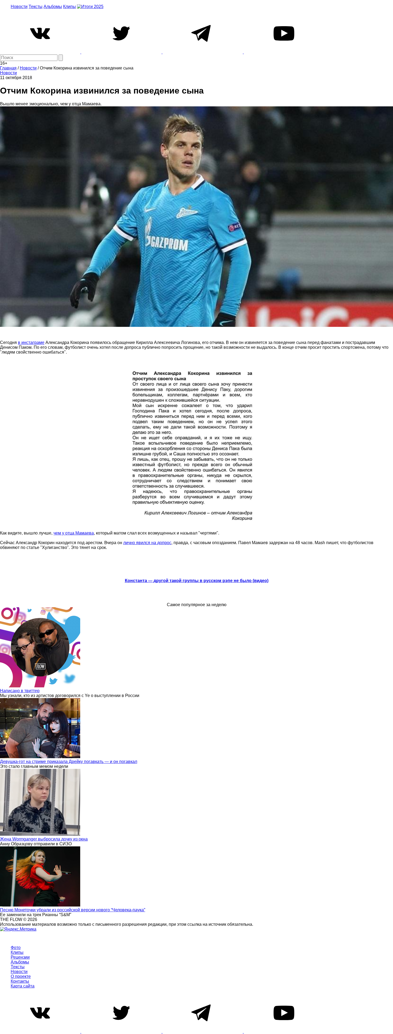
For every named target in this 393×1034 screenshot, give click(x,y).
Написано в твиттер (20, 690)
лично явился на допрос (147, 542)
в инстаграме (31, 342)
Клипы (69, 6)
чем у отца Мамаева (73, 533)
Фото (16, 947)
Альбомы (53, 6)
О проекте (21, 976)
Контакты (20, 981)
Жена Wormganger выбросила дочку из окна (44, 839)
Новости (19, 6)
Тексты (36, 6)
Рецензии (20, 957)
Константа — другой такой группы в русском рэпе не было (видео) (196, 580)
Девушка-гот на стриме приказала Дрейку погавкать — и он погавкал (68, 761)
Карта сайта (22, 986)
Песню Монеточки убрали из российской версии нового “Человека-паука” (72, 910)
